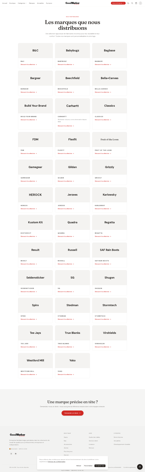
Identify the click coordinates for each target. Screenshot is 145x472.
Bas (65, 441)
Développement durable (122, 444)
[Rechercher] (132, 3)
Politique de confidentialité (56, 462)
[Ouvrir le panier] (136, 3)
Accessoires (68, 444)
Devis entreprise (117, 3)
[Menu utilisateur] (140, 3)
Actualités (117, 441)
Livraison (91, 444)
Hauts (66, 437)
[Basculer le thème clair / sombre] (128, 3)
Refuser (78, 466)
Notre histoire (118, 437)
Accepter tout (99, 466)
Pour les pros (68, 451)
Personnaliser (88, 466)
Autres (66, 448)
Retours (91, 448)
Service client (93, 441)
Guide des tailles (94, 437)
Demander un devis (71, 413)
